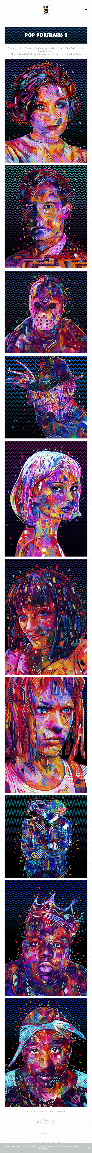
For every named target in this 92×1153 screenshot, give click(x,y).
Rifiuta (45, 1149)
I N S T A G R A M (56, 1111)
